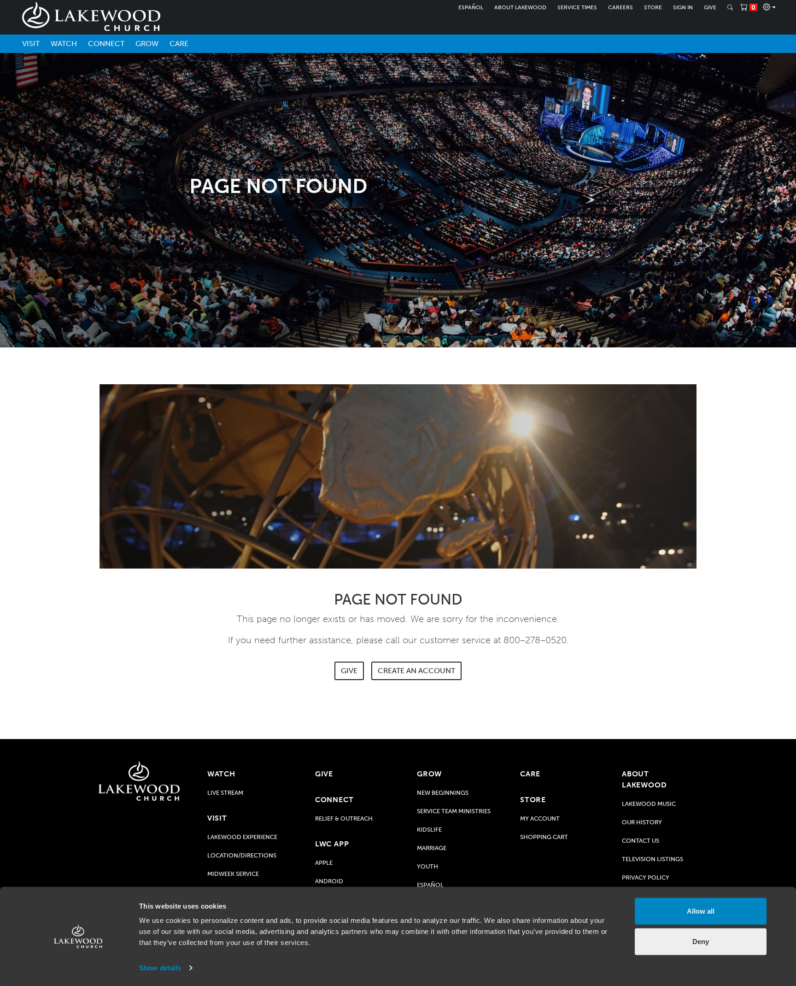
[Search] (730, 7)
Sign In (683, 7)
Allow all (700, 911)
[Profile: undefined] (769, 7)
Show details (160, 968)
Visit (31, 43)
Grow (146, 43)
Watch (64, 43)
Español (470, 7)
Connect (106, 43)
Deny (700, 941)
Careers (620, 7)
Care (179, 43)
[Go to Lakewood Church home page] (139, 781)
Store (653, 7)
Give (710, 7)
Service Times (577, 7)
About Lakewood (520, 7)
